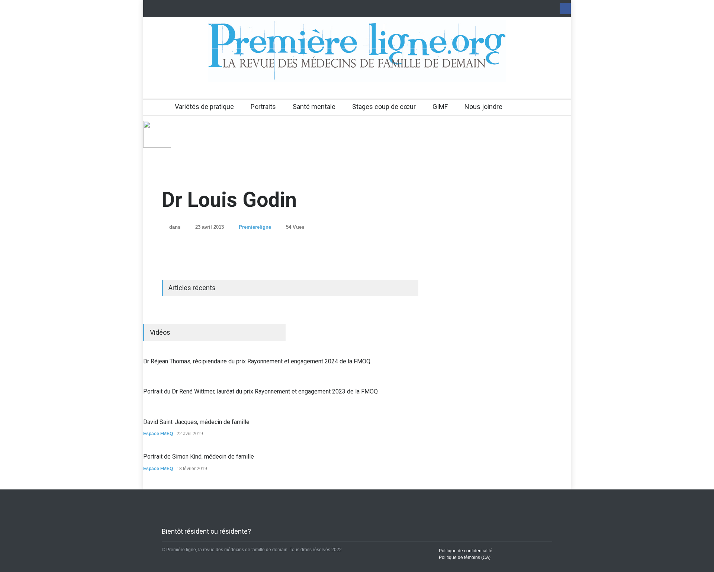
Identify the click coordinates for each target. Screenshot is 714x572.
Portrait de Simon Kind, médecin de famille (198, 456)
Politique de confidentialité (465, 550)
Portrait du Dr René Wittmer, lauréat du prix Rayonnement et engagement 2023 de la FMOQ (260, 391)
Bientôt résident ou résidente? (206, 531)
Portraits (263, 106)
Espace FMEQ (158, 433)
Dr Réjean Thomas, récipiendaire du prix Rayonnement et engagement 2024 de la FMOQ (256, 361)
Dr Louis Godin (229, 200)
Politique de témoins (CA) (465, 557)
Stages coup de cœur (384, 106)
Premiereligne (255, 227)
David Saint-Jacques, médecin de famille (196, 421)
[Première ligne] (357, 70)
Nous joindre (483, 106)
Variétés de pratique (204, 106)
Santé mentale (314, 106)
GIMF (440, 106)
